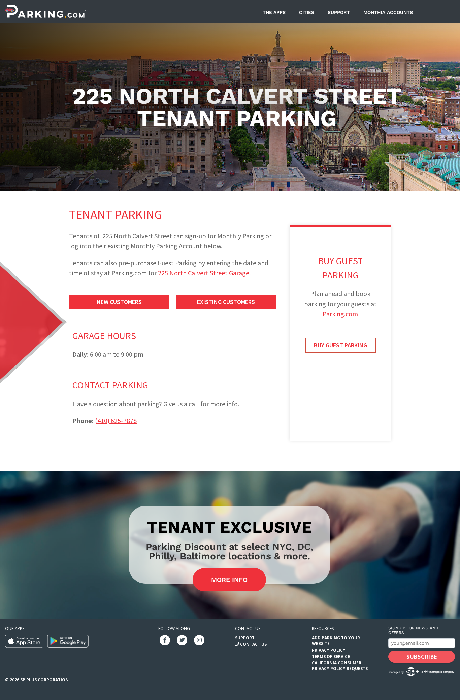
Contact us (247, 628)
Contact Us (253, 644)
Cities (306, 12)
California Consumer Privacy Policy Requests (340, 665)
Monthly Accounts (388, 12)
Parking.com (340, 314)
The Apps (274, 12)
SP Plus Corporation (44, 680)
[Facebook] (165, 639)
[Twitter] (182, 639)
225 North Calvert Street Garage (203, 273)
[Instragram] (199, 639)
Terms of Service (331, 656)
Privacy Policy (329, 650)
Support (339, 12)
